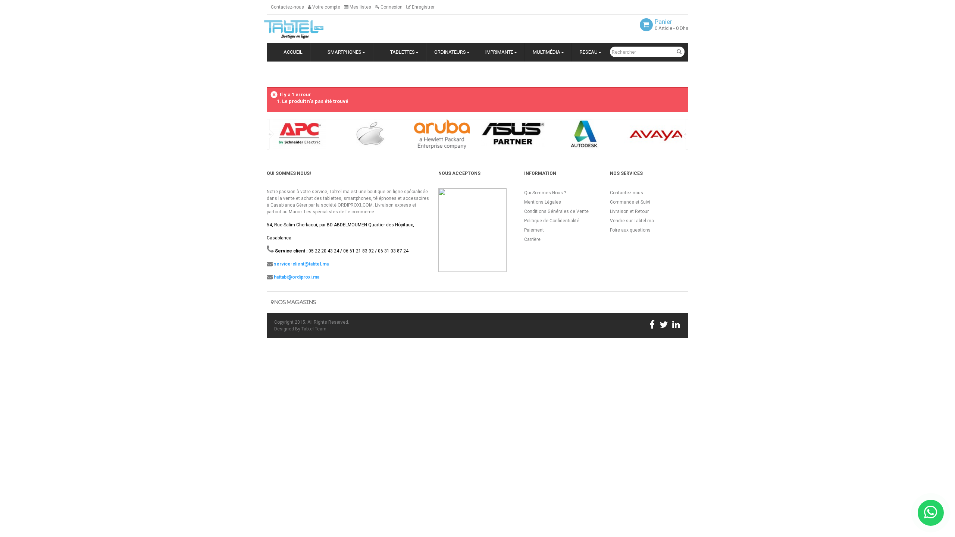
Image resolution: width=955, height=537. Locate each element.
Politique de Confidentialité (551, 220)
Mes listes (359, 7)
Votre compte (325, 7)
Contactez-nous (287, 7)
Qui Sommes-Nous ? (545, 192)
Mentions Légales (542, 202)
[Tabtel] (304, 28)
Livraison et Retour (629, 211)
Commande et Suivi (630, 202)
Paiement (534, 230)
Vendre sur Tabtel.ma (632, 220)
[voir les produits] (299, 136)
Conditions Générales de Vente (556, 211)
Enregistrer (423, 7)
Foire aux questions (630, 230)
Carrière (532, 239)
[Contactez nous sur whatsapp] (931, 513)
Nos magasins (294, 302)
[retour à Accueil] (269, 73)
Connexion (391, 7)
